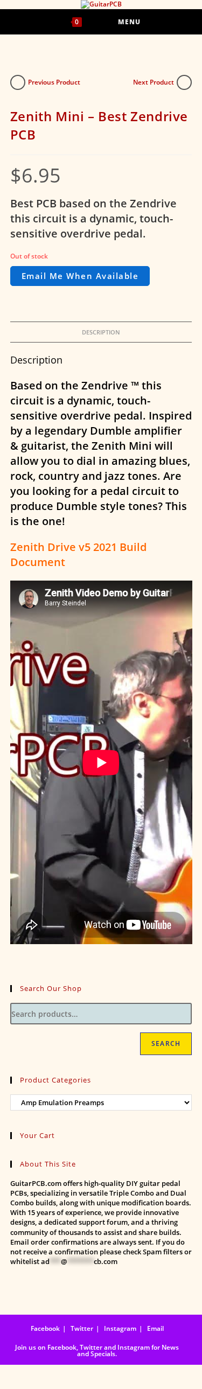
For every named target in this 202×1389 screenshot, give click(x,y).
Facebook (45, 1328)
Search (165, 1043)
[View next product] (184, 82)
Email (155, 1328)
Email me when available (80, 275)
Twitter (82, 1328)
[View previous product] (17, 82)
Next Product (153, 82)
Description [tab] (101, 332)
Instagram (120, 1328)
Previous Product (54, 82)
